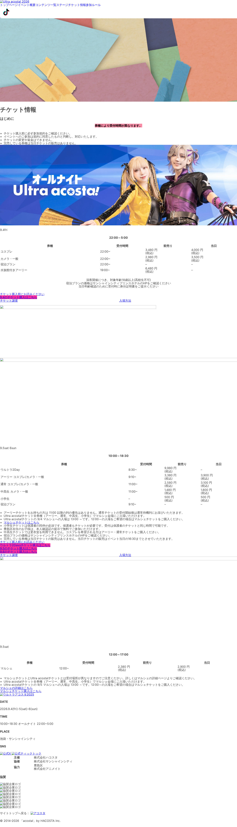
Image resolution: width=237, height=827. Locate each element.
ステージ (62, 5)
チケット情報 (77, 5)
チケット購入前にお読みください (22, 294)
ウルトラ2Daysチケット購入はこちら (25, 545)
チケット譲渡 (9, 300)
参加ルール (93, 5)
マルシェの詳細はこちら (16, 688)
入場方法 (125, 300)
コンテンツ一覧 (46, 5)
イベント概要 (27, 5)
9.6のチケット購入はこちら (18, 551)
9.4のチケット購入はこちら (18, 297)
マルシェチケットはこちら (21, 522)
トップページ (9, 5)
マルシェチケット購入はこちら (20, 691)
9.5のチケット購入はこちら (18, 548)
